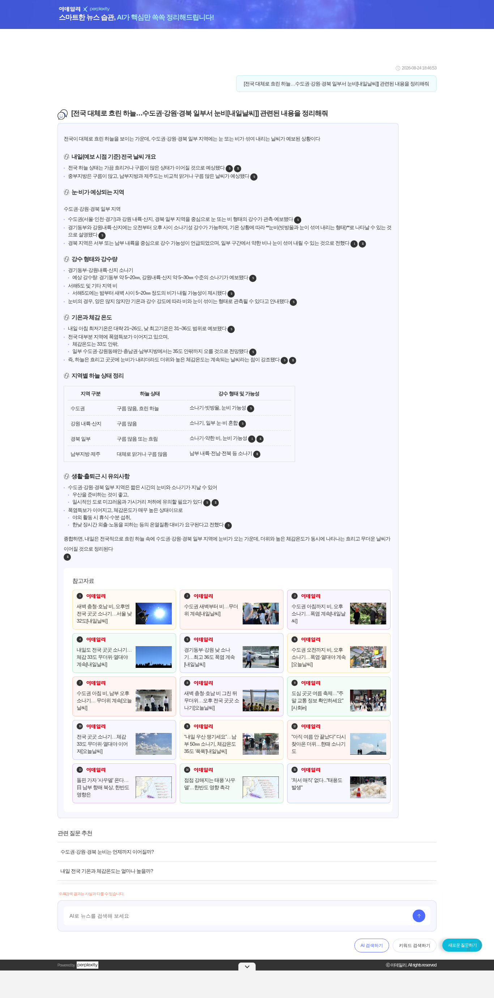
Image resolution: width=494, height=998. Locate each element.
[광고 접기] (247, 966)
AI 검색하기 (372, 945)
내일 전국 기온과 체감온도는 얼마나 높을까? (106, 871)
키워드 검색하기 (414, 945)
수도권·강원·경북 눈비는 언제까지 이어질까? (107, 852)
